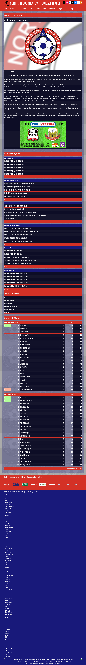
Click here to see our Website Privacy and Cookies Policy (43, 663)
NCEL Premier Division (11, 322)
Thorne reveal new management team (15, 206)
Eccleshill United (25, 436)
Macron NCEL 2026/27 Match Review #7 (16, 279)
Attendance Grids (9, 554)
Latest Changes (8, 614)
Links (66, 9)
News (18, 9)
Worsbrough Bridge (25, 445)
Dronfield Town (24, 455)
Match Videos (8, 514)
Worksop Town (24, 328)
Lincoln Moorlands (25, 461)
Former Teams (8, 610)
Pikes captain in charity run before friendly (17, 190)
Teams (44, 9)
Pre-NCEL (7, 635)
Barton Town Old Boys (26, 338)
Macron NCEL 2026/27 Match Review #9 (16, 273)
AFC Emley (23, 410)
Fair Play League (8, 572)
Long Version (8, 558)
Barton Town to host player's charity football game (19, 183)
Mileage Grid (7, 608)
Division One (8, 303)
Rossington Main (25, 442)
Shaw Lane (23, 325)
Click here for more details (74, 469)
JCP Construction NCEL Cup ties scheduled (16, 257)
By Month (7, 523)
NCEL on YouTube (9, 650)
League (60, 9)
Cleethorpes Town (25, 335)
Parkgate (22, 373)
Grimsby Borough (25, 465)
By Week (6, 521)
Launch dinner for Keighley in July (14, 196)
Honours (7, 631)
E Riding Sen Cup (9, 539)
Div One (6, 529)
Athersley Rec (24, 364)
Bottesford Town (24, 420)
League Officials (8, 620)
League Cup (7, 533)
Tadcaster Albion (25, 332)
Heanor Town (23, 341)
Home (6, 9)
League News (8, 158)
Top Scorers (7, 570)
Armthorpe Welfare (25, 377)
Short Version (8, 560)
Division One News (10, 203)
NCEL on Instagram (9, 643)
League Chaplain (8, 622)
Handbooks (7, 627)
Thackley (22, 361)
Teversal (22, 458)
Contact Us (7, 623)
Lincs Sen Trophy (9, 541)
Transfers (7, 510)
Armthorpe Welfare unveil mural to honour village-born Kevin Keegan (25, 215)
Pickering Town (24, 357)
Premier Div (7, 525)
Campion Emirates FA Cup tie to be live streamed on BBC (21, 231)
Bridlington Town (25, 348)
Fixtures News (8, 248)
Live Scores (12, 9)
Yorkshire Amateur (25, 426)
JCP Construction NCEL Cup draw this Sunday (17, 263)
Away (6, 564)
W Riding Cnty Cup (9, 548)
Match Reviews (9, 270)
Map (6, 606)
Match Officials (52, 9)
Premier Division (9, 300)
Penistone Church (25, 423)
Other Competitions (10, 306)
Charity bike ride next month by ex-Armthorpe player (20, 212)
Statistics (38, 9)
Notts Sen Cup (8, 545)
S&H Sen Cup (8, 546)
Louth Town (23, 413)
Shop (72, 9)
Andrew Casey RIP (9, 219)
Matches (24, 9)
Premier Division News (11, 180)
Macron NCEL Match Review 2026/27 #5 (16, 286)
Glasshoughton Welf (26, 389)
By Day (6, 520)
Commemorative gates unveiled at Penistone (17, 186)
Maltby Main (23, 383)
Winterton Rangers (25, 452)
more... (6, 177)
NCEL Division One (10, 394)
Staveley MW (23, 351)
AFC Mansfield (24, 416)
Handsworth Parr (25, 344)
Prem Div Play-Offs (9, 527)
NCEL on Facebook (9, 645)
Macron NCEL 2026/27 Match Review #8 (16, 276)
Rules (6, 625)
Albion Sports (24, 354)
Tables (31, 9)
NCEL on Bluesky (8, 648)
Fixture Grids (8, 552)
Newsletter (7, 633)
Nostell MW (23, 370)
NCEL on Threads (9, 647)
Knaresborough (24, 432)
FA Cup (6, 535)
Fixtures (6, 312)
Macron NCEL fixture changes (13, 251)
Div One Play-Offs (9, 531)
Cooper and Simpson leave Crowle (14, 209)
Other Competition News (12, 225)
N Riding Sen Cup (9, 543)
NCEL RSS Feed (8, 652)
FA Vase (6, 537)
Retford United (24, 386)
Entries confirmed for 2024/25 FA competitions (18, 235)
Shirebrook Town (25, 407)
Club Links (7, 654)
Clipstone (23, 397)
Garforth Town (24, 367)
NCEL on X (7, 641)
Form (6, 566)
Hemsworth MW (24, 404)
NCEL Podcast (8, 512)
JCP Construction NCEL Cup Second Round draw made (20, 260)
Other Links (7, 656)
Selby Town (23, 429)
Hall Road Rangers (25, 449)
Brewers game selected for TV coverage (16, 238)
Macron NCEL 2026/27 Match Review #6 (16, 283)
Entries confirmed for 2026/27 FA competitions (18, 228)
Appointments (8, 616)
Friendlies (7, 550)
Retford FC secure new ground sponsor (15, 193)
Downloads (7, 629)
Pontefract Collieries (26, 400)
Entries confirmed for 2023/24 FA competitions (18, 241)
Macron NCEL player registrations (14, 161)
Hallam (22, 439)
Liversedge (23, 380)
